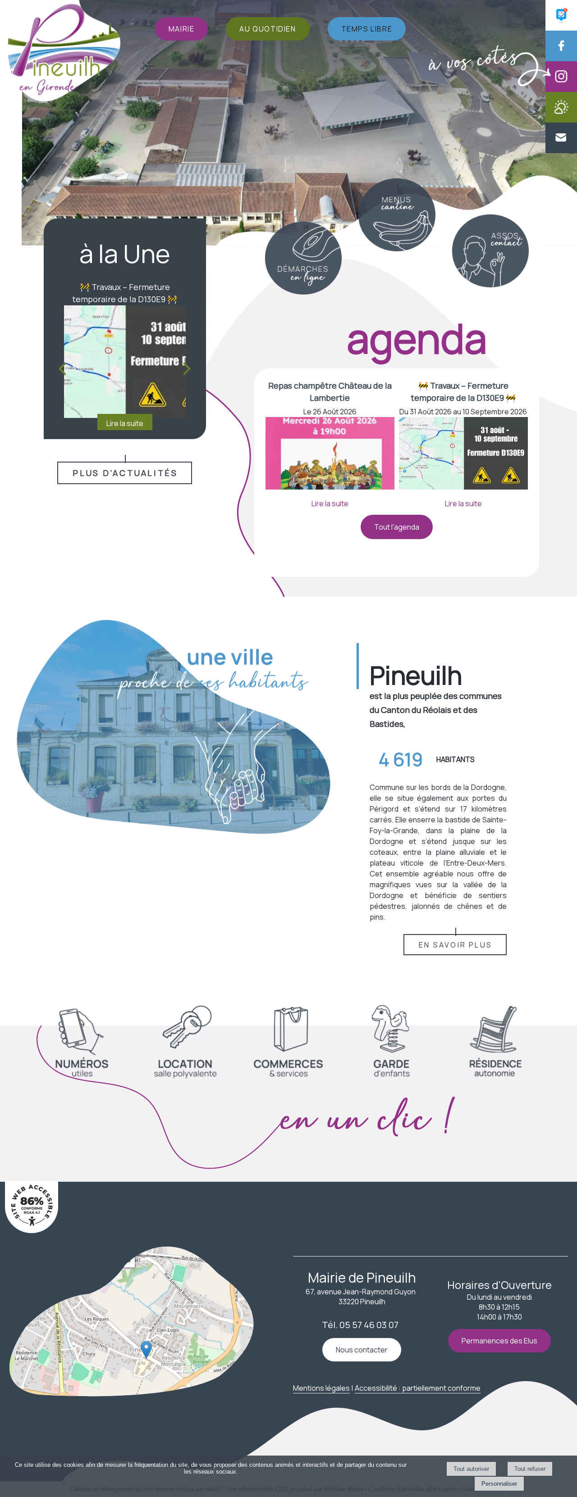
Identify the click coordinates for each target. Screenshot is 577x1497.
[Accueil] (64, 52)
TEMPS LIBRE (367, 29)
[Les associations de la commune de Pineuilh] (490, 285)
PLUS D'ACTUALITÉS (125, 472)
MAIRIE (182, 29)
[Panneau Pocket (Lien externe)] (561, 28)
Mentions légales (321, 1388)
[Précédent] (62, 368)
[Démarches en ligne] (303, 292)
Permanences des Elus (499, 1341)
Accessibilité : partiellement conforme (418, 1388)
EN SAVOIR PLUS (455, 945)
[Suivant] (187, 368)
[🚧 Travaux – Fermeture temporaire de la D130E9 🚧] (463, 454)
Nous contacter (362, 1350)
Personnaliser (499, 1483)
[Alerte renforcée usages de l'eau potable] (125, 361)
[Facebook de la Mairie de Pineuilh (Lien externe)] (561, 59)
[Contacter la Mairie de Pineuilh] (561, 150)
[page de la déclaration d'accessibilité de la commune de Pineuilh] (31, 1230)
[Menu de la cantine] (396, 249)
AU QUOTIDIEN (267, 29)
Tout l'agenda (396, 527)
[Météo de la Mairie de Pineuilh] (561, 120)
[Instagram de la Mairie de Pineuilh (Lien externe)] (561, 89)
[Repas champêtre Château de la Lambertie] (330, 454)
